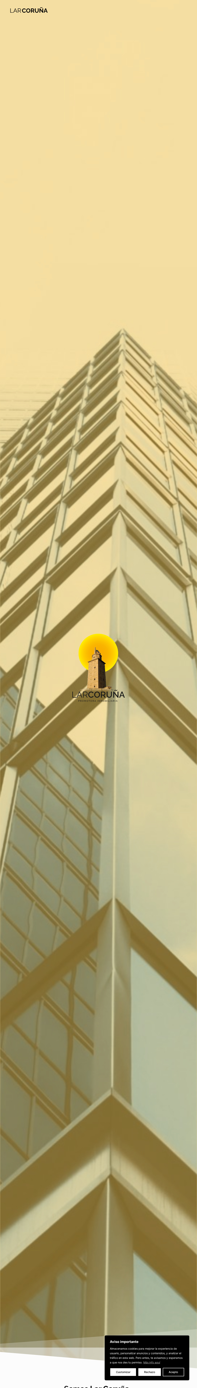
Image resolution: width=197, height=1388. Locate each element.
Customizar (123, 1372)
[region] (147, 1357)
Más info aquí (151, 1362)
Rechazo (149, 1372)
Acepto (173, 1372)
